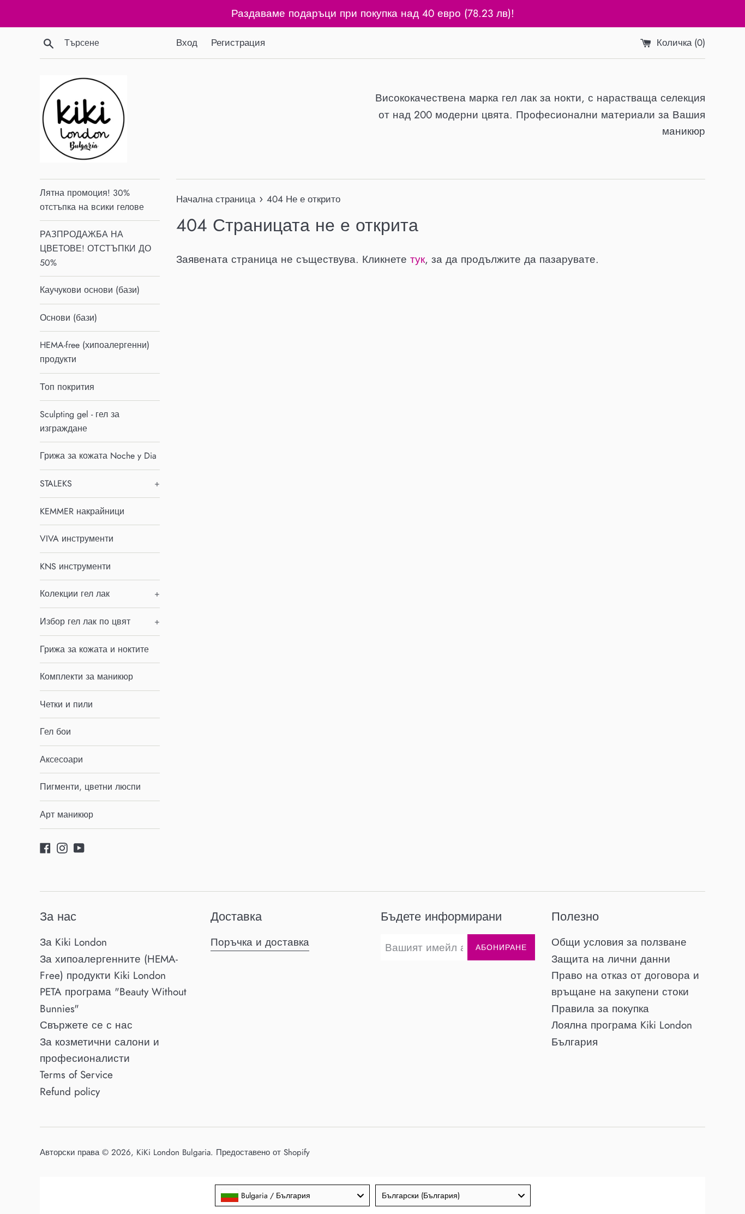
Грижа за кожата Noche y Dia (98, 455)
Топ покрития (67, 387)
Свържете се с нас (86, 1025)
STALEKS (100, 483)
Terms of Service (76, 1074)
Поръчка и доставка (260, 942)
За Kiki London (73, 942)
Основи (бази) (68, 317)
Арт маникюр (66, 814)
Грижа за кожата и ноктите (94, 649)
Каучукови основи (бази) (90, 290)
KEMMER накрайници (82, 511)
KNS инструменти (75, 566)
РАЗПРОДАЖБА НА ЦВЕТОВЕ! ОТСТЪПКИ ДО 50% (95, 248)
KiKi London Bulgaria (173, 1152)
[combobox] (292, 1195)
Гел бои (55, 731)
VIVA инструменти (76, 538)
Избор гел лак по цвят (100, 621)
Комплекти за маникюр (86, 676)
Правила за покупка (600, 1008)
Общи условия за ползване (619, 942)
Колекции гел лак (100, 593)
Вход (186, 42)
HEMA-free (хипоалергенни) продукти (94, 352)
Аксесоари (61, 759)
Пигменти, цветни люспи (90, 786)
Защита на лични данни (610, 959)
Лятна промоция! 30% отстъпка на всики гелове (92, 200)
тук (417, 259)
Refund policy (70, 1091)
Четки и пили (66, 704)
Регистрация (238, 42)
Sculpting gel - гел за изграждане (79, 421)
